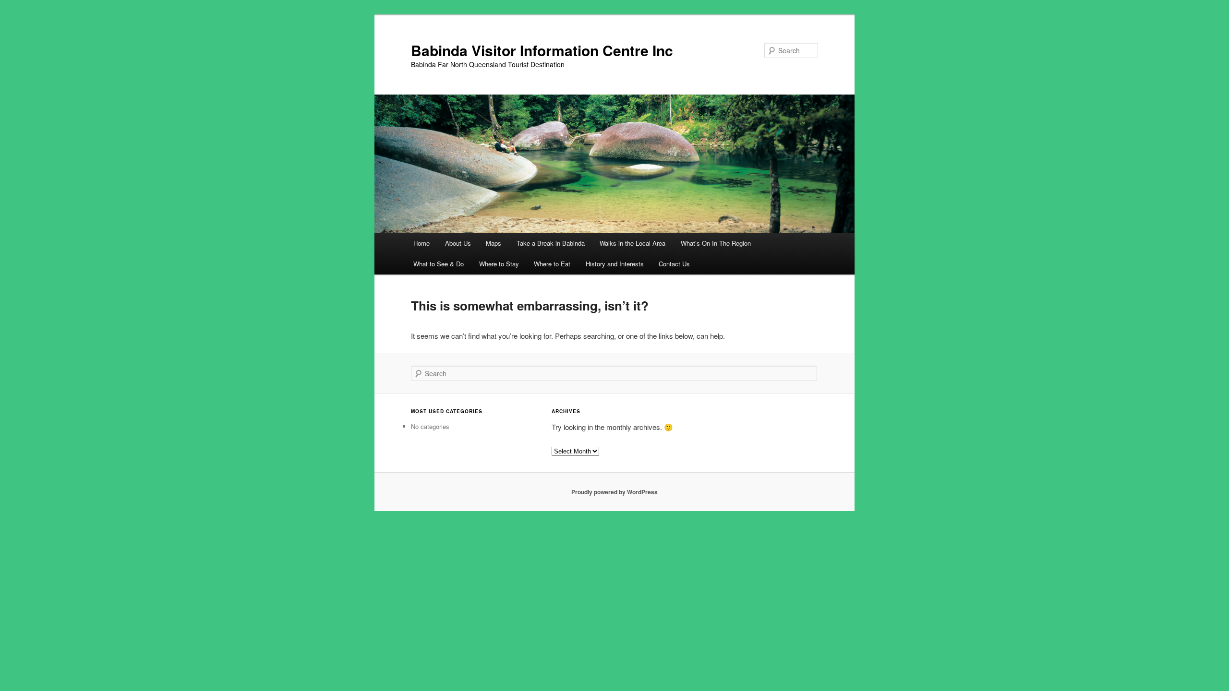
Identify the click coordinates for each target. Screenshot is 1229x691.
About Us (458, 243)
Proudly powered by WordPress (614, 492)
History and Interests (615, 263)
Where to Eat (552, 263)
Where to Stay (499, 263)
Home (421, 243)
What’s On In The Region (716, 243)
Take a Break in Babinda (551, 243)
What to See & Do (438, 263)
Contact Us (674, 263)
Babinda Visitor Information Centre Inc (542, 50)
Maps (493, 243)
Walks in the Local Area (632, 243)
